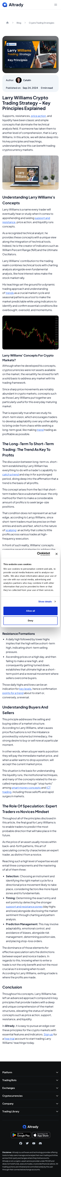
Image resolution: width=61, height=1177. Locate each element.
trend (40, 429)
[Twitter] (27, 1143)
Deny (30, 620)
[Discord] (40, 1143)
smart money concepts (26, 787)
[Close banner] (57, 554)
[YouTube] (34, 1143)
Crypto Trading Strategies (41, 22)
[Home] (7, 22)
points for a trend (13, 693)
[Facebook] (21, 1143)
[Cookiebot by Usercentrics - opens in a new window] (37, 554)
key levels (25, 688)
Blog (19, 22)
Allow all (30, 611)
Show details (45, 601)
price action (38, 115)
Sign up (48, 1034)
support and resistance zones (24, 906)
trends (10, 292)
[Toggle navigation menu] (56, 5)
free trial (9, 1038)
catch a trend (10, 474)
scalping (11, 530)
